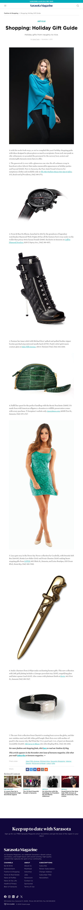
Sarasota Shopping (58, 761)
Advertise (28, 872)
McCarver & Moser (32, 744)
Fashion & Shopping (11, 13)
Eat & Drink (8, 866)
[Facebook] (5, 898)
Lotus (48, 763)
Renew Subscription (47, 869)
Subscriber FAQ (45, 875)
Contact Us (28, 881)
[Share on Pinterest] (38, 769)
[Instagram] (9, 898)
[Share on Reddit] (46, 769)
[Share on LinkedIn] (35, 769)
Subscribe (21, 756)
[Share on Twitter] (31, 769)
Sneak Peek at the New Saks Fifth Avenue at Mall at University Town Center (69, 794)
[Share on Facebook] (27, 769)
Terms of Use (29, 887)
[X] (21, 898)
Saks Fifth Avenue (29, 347)
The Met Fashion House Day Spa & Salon (56, 172)
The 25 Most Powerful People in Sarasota (31, 792)
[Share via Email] (42, 769)
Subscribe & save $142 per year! (41, 1)
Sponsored (28, 883)
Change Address (45, 872)
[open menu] (5, 6)
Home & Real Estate (11, 875)
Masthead (28, 869)
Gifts (53, 763)
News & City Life (10, 881)
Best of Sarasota (10, 887)
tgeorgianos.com (53, 411)
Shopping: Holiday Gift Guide (31, 13)
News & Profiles (10, 878)
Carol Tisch (36, 39)
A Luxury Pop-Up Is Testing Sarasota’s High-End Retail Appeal (12, 793)
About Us (28, 866)
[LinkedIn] (13, 898)
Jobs (26, 875)
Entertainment (9, 869)
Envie (62, 676)
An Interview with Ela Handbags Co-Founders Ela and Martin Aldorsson (50, 794)
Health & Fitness (10, 883)
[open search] (78, 6)
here (45, 748)
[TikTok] (17, 898)
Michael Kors (45, 761)
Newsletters (43, 878)
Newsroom (28, 878)
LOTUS (27, 561)
